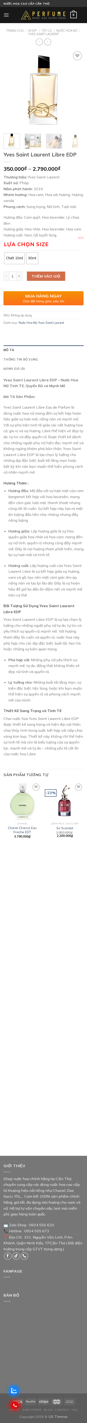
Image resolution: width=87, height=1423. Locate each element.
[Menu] (6, 15)
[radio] (14, 258)
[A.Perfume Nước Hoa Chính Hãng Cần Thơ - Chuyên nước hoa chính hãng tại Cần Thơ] (43, 15)
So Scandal (64, 828)
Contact (62, 1409)
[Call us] (24, 1256)
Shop (32, 30)
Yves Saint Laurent (43, 34)
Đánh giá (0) (14, 368)
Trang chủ (15, 30)
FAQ (75, 1409)
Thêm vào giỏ (46, 276)
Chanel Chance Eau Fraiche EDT (22, 830)
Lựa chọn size (26, 244)
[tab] (43, 350)
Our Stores (32, 1409)
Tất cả (47, 30)
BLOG (48, 1409)
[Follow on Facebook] (8, 1256)
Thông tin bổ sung (20, 359)
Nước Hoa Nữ (66, 30)
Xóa (81, 237)
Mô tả (8, 350)
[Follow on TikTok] (16, 1256)
